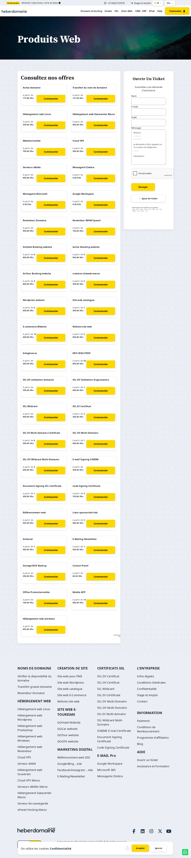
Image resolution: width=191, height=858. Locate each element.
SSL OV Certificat (108, 682)
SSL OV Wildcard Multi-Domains (41, 459)
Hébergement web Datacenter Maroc (94, 114)
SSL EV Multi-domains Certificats (41, 432)
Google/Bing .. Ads (69, 764)
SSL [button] (117, 11)
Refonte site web (82, 326)
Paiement (143, 721)
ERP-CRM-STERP (81, 353)
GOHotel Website (69, 722)
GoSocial (28, 539)
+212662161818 (116, 3)
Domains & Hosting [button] (91, 11)
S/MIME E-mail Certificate (114, 731)
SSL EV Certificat (82, 406)
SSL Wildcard (30, 406)
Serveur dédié (26, 763)
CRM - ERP (141, 11)
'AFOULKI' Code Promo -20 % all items (40, 3)
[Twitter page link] (160, 831)
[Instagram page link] (151, 831)
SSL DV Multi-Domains (112, 701)
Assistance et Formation (153, 766)
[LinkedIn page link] (142, 831)
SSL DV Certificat (108, 676)
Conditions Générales (151, 682)
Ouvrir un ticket (147, 760)
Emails (108, 11)
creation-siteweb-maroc (86, 273)
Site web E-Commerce (72, 695)
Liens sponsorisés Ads (85, 512)
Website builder (32, 140)
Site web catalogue (83, 300)
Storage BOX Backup (35, 565)
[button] (177, 10)
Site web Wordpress (70, 682)
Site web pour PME (69, 676)
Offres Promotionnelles (36, 592)
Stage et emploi (142, 3)
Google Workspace (83, 193)
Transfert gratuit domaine (34, 687)
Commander (51, 98)
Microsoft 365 (106, 770)
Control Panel (80, 565)
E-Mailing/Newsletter (71, 776)
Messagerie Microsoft (35, 193)
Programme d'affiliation (153, 737)
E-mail (134, 106)
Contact (142, 701)
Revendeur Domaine (34, 220)
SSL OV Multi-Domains (85, 432)
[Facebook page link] (134, 831)
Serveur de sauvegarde (32, 803)
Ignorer (158, 848)
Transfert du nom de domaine (90, 87)
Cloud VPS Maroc (28, 780)
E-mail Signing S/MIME (86, 459)
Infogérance (30, 353)
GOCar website (67, 729)
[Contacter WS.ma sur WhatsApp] (185, 852)
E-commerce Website (34, 326)
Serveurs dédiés (32, 167)
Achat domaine (31, 87)
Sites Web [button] (127, 11)
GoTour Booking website (37, 273)
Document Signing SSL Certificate (42, 485)
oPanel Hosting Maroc (32, 810)
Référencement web (34, 512)
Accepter (140, 848)
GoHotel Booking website (37, 246)
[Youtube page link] (168, 831)
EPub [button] (152, 11)
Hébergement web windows (39, 618)
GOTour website (68, 735)
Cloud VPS (78, 140)
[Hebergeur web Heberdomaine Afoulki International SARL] (14, 10)
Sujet (134, 117)
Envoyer (143, 187)
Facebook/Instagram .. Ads (75, 770)
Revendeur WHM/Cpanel (87, 220)
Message (136, 127)
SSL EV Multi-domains (111, 714)
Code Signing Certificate (86, 485)
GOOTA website (67, 741)
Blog (140, 744)
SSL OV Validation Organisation (91, 379)
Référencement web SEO (73, 757)
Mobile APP (79, 592)
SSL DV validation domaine (38, 379)
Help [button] (159, 11)
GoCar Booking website (86, 246)
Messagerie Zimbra (83, 167)
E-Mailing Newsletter (85, 539)
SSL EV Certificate (108, 695)
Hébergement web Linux (37, 114)
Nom (134, 96)
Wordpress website (33, 300)
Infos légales (145, 676)
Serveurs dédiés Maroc (32, 787)
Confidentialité (147, 689)
